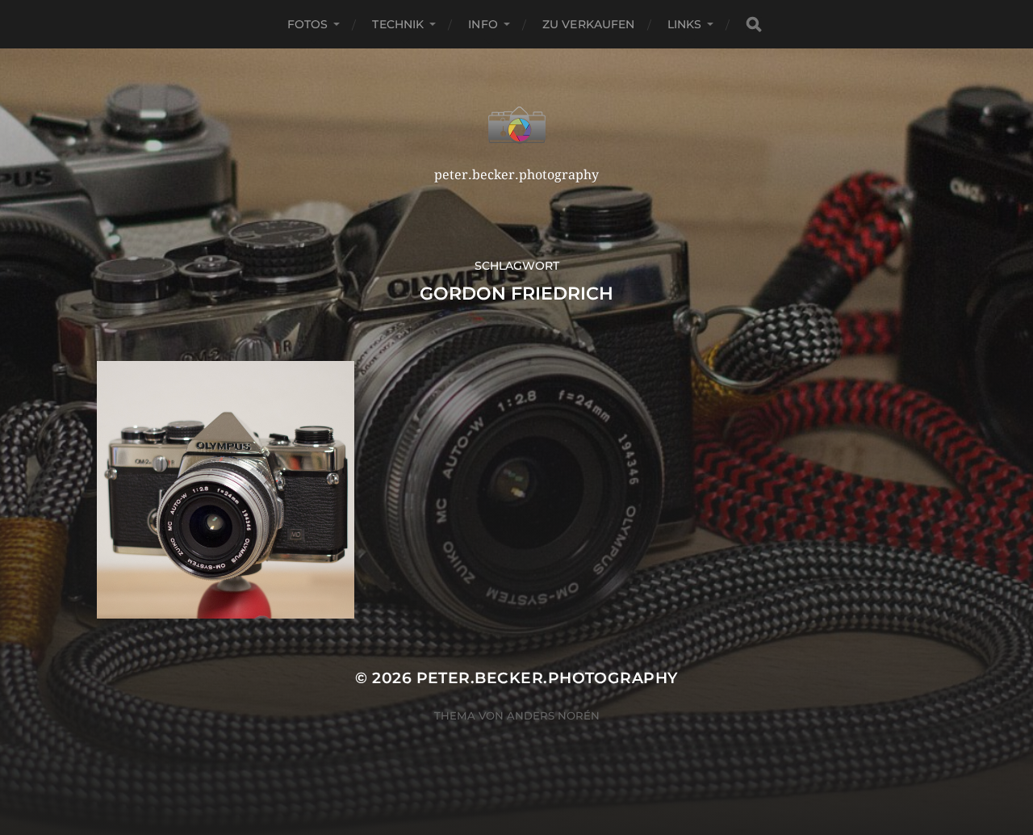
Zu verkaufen (588, 24)
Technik (398, 24)
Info (483, 24)
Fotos (307, 24)
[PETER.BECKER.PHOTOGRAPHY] (517, 125)
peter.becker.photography (547, 678)
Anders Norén (553, 715)
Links (684, 24)
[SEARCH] (754, 24)
